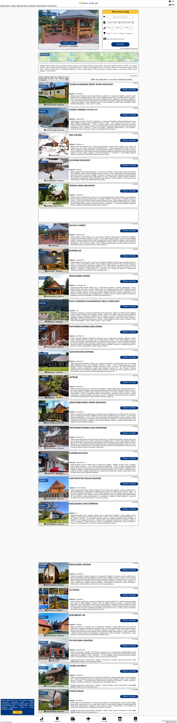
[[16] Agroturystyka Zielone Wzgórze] (54, 488)
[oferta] (45, 104)
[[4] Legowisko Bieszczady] (54, 170)
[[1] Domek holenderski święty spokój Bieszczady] (54, 94)
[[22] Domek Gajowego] (54, 676)
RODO (11, 709)
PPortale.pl (9, 722)
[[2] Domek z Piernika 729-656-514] (54, 120)
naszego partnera (96, 661)
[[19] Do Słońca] (54, 600)
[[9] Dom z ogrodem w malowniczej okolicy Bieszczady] (54, 311)
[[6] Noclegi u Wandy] (54, 235)
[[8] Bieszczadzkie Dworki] (54, 286)
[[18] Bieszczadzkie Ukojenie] (54, 575)
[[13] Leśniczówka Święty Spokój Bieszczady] (54, 413)
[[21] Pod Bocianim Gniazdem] (54, 651)
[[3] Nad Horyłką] (54, 145)
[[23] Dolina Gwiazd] (54, 701)
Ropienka (42, 86)
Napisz (174, 722)
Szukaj (120, 44)
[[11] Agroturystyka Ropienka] (54, 362)
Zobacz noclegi (129, 90)
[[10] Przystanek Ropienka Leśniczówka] (54, 337)
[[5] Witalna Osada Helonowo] (54, 196)
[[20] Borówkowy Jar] (54, 625)
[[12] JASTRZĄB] (54, 387)
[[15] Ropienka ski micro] (54, 463)
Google (31, 700)
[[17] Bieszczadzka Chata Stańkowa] (54, 514)
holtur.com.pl (88, 3)
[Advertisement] (88, 544)
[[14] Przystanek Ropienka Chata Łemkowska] (54, 438)
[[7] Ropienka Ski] (54, 261)
